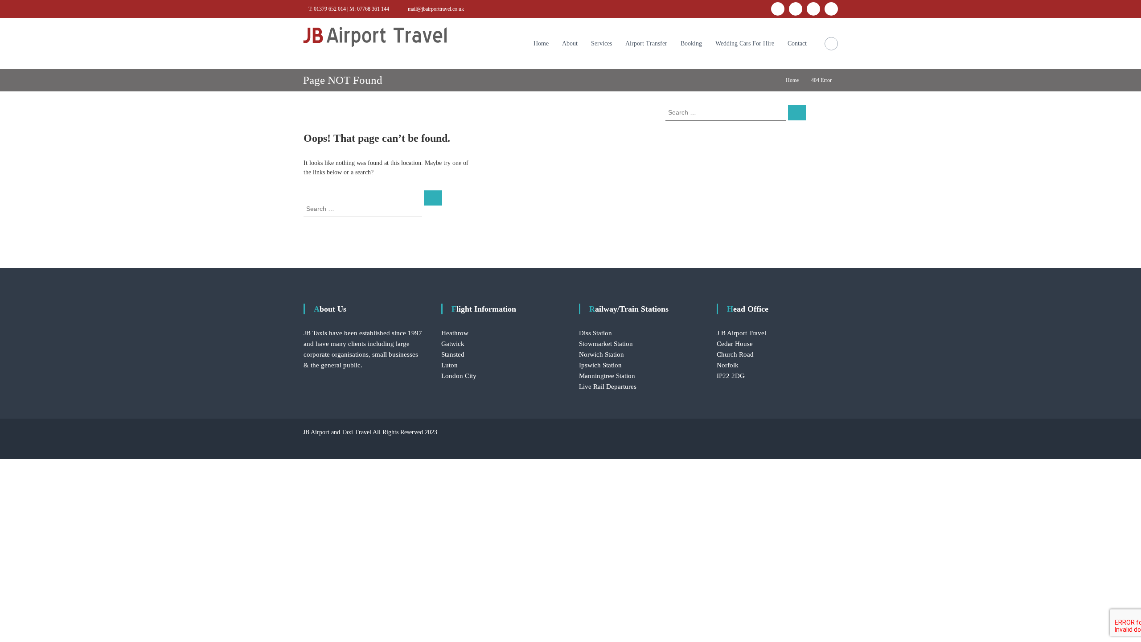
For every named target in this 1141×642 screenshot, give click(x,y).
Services (601, 43)
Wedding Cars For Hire (744, 43)
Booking (691, 43)
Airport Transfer (646, 43)
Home (541, 43)
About (570, 43)
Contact (797, 43)
